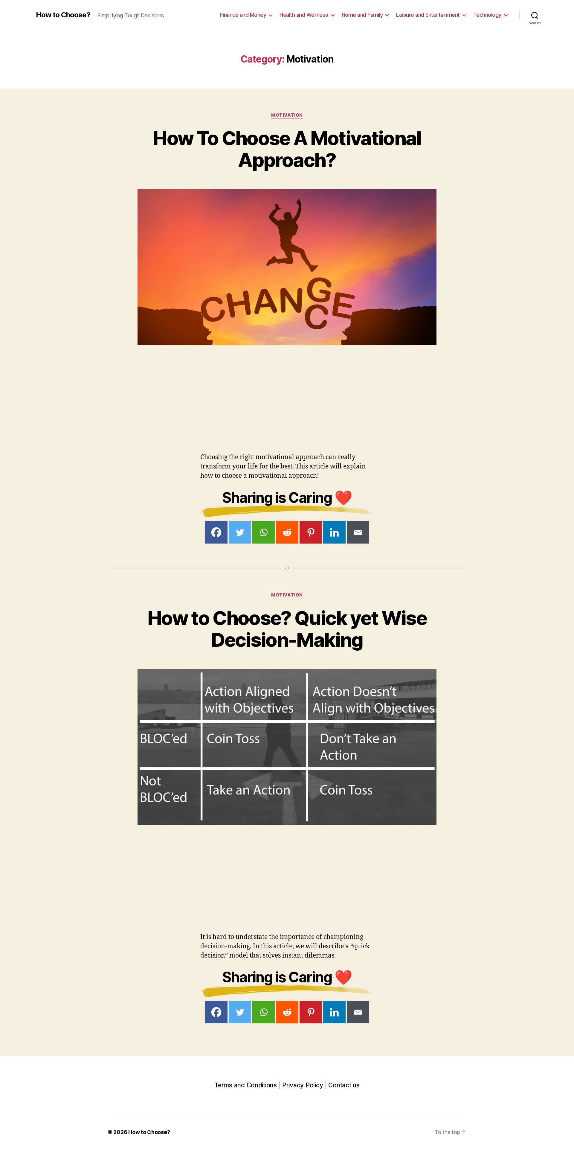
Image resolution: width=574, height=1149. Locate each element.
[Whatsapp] (263, 532)
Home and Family (362, 15)
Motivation (287, 115)
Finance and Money (243, 15)
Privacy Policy (302, 1085)
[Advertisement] (179, 387)
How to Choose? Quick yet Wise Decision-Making (287, 628)
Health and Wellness (304, 15)
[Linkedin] (334, 532)
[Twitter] (240, 532)
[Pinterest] (311, 532)
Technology (487, 15)
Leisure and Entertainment (428, 15)
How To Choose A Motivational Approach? (287, 149)
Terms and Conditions (245, 1085)
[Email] (358, 532)
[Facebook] (216, 532)
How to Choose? (63, 15)
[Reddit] (287, 532)
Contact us (343, 1085)
